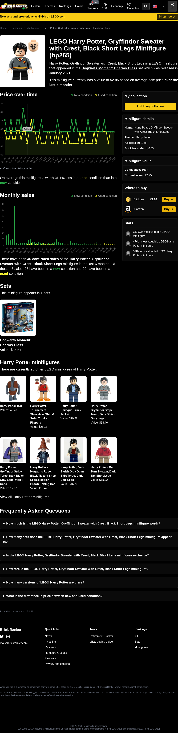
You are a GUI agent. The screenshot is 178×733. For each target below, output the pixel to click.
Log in (172, 6)
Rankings (65, 6)
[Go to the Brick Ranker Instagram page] (8, 636)
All (136, 636)
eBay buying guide (101, 641)
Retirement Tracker (101, 636)
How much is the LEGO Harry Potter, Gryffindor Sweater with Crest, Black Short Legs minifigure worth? (83, 523)
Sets (137, 641)
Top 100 (104, 6)
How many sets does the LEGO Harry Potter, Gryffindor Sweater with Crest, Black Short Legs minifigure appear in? (87, 539)
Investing (50, 641)
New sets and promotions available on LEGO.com (32, 16)
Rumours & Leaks (56, 652)
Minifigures (33, 28)
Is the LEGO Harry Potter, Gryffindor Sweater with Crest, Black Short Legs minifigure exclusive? (77, 555)
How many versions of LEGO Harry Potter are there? (45, 582)
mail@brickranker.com (13, 643)
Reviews (50, 647)
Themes (50, 6)
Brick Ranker (10, 630)
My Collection (133, 6)
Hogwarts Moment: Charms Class (109, 68)
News (48, 636)
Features (50, 658)
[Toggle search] (146, 6)
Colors (79, 6)
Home (3, 28)
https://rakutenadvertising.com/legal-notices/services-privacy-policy (39, 695)
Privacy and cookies (57, 663)
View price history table (17, 168)
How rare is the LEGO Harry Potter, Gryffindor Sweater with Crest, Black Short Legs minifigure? (77, 569)
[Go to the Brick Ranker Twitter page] (1, 636)
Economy (117, 6)
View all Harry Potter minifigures (24, 497)
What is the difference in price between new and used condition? (54, 596)
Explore (36, 6)
